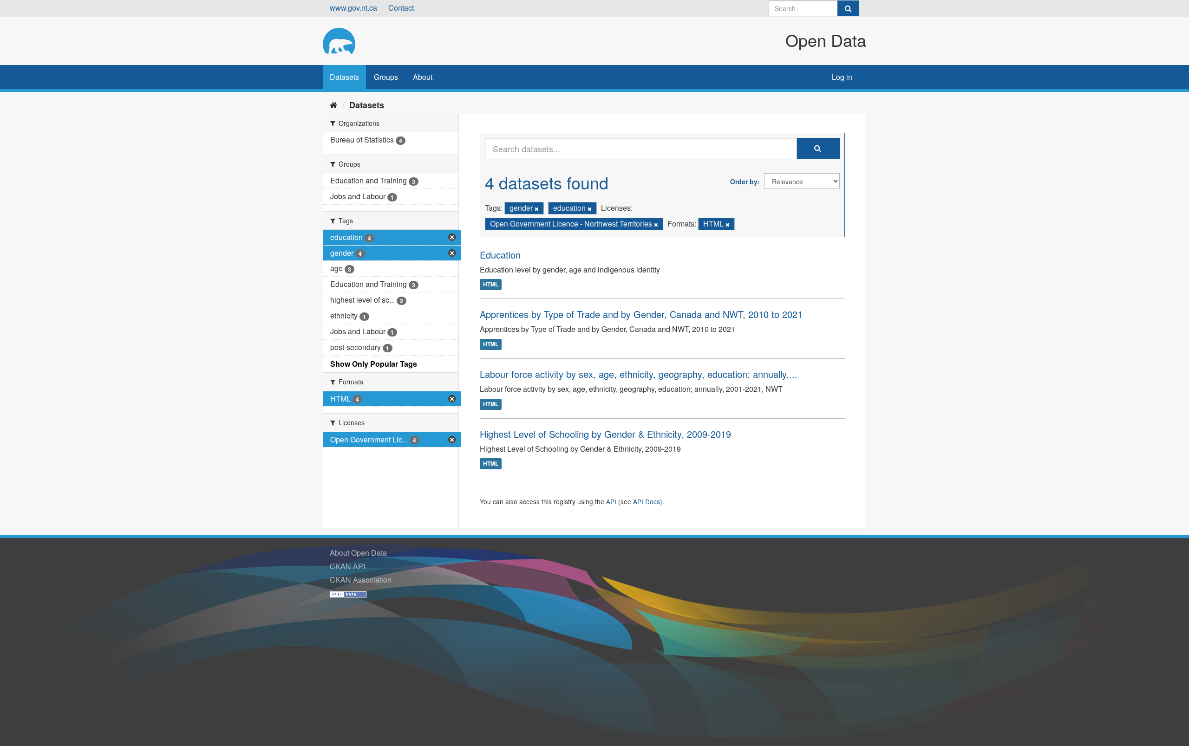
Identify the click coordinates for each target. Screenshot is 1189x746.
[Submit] (848, 8)
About (422, 76)
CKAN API (347, 566)
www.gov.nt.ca (353, 7)
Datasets (344, 76)
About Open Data (358, 552)
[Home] (334, 104)
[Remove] (537, 208)
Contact (401, 7)
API (611, 501)
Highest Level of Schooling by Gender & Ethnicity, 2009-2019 (605, 434)
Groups (386, 76)
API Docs (646, 501)
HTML (490, 284)
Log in (842, 76)
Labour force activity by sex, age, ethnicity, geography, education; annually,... (638, 374)
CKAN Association (361, 579)
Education (500, 254)
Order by (744, 181)
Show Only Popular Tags (373, 363)
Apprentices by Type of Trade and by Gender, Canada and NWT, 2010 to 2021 (641, 314)
